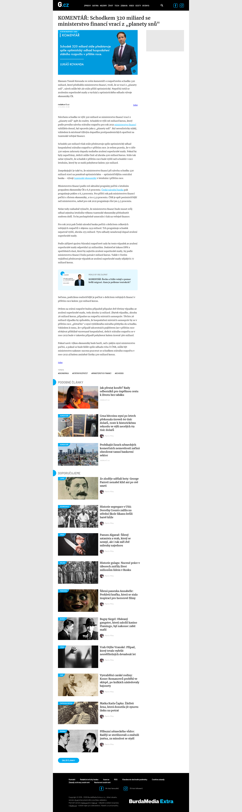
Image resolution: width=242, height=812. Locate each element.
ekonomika (64, 373)
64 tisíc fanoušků (112, 788)
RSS (115, 779)
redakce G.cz (63, 104)
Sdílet (135, 105)
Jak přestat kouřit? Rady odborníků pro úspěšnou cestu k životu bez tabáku (119, 391)
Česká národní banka (112, 189)
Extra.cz (84, 803)
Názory (103, 5)
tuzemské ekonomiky (85, 178)
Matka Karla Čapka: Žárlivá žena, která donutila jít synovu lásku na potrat (119, 707)
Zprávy (87, 5)
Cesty (138, 5)
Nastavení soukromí (102, 782)
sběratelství (95, 805)
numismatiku (113, 805)
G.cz (76, 800)
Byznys (145, 5)
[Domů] (63, 5)
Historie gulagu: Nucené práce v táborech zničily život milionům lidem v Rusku (120, 566)
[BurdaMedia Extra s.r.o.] (151, 801)
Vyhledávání (162, 5)
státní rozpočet (80, 373)
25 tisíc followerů (136, 788)
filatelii (103, 805)
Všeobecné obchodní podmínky (134, 779)
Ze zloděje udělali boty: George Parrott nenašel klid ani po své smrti (119, 482)
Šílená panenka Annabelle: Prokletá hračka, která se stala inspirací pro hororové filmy (119, 594)
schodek (120, 373)
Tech (117, 5)
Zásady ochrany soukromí (79, 782)
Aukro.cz (73, 805)
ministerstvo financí (125, 124)
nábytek (102, 803)
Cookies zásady (158, 779)
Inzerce (106, 779)
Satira (95, 5)
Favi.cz (94, 803)
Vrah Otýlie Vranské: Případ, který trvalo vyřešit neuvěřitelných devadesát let (118, 651)
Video (131, 5)
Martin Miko (109, 436)
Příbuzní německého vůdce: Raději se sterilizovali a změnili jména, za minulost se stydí (119, 735)
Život (110, 5)
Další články (68, 760)
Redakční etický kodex (89, 779)
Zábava (124, 5)
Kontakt (72, 779)
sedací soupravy (112, 803)
